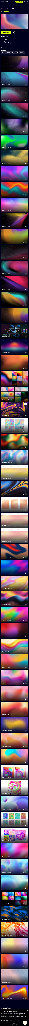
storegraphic (6, 11)
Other (16, 52)
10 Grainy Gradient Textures (7, 431)
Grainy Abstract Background (7, 368)
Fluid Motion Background (7, 919)
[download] (26, 69)
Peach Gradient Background (7, 525)
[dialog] (14, 1017)
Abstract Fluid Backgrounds (7, 494)
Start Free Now (19, 1)
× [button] (27, 1010)
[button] (14, 1021)
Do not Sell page (10, 1019)
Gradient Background (6, 966)
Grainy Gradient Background (7, 68)
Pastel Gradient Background (7, 982)
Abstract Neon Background (7, 793)
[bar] (27, 1)
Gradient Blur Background (7, 856)
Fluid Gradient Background (7, 935)
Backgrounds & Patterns (7, 52)
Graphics (3, 6)
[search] (25, 1)
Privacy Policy (9, 1017)
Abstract (22, 52)
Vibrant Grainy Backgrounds (7, 336)
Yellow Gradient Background (7, 478)
